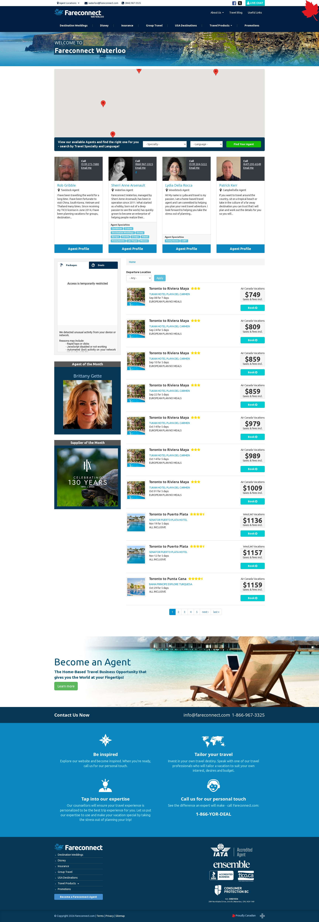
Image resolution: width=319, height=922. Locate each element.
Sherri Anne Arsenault (128, 185)
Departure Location (138, 272)
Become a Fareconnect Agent (78, 896)
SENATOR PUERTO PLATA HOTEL (168, 519)
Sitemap (120, 915)
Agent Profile (78, 249)
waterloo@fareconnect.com (103, 3)
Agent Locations (68, 3)
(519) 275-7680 (90, 164)
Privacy (110, 915)
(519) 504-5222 (198, 164)
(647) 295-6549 (252, 164)
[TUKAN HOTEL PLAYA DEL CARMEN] (136, 297)
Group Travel (154, 25)
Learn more (66, 686)
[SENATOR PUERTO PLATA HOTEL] (136, 522)
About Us (216, 12)
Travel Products (219, 25)
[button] (103, 103)
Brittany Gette (87, 376)
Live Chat (256, 2)
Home (132, 261)
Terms (100, 915)
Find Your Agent (244, 144)
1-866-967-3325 (248, 715)
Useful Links (255, 12)
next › (205, 611)
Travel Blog (235, 12)
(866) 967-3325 (144, 164)
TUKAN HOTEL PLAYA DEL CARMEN (169, 294)
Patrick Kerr (228, 185)
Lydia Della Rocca (178, 185)
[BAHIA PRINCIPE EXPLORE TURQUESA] (136, 587)
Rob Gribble (66, 185)
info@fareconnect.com (206, 715)
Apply (160, 278)
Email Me (86, 167)
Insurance (127, 25)
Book (251, 307)
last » (216, 611)
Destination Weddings (74, 25)
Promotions (252, 25)
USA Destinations (186, 25)
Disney (104, 25)
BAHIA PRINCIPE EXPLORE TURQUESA (170, 584)
